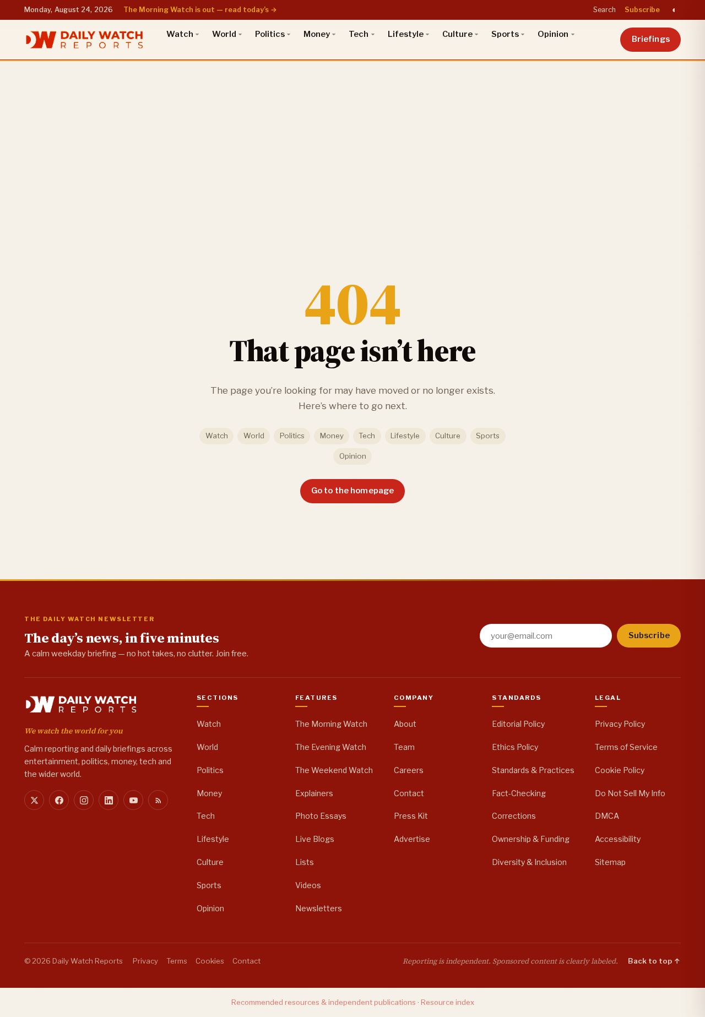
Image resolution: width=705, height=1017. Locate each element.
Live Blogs (314, 839)
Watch (179, 34)
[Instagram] (84, 800)
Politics (270, 34)
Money (316, 34)
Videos (308, 885)
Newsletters (318, 908)
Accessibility (618, 839)
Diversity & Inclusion (529, 862)
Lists (304, 862)
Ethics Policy (515, 747)
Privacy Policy (620, 723)
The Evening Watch (330, 747)
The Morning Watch (331, 723)
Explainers (314, 793)
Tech (358, 34)
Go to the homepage (352, 491)
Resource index (447, 1002)
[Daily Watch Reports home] (84, 39)
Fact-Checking (519, 793)
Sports (505, 34)
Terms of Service (626, 747)
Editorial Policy (518, 723)
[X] (34, 800)
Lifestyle (406, 34)
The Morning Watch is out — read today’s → (200, 10)
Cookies (210, 960)
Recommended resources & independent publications (323, 1002)
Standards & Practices (533, 770)
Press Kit (411, 815)
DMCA (607, 815)
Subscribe (642, 10)
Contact (409, 793)
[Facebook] (59, 800)
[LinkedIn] (108, 800)
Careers (409, 770)
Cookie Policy (619, 770)
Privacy (145, 960)
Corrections (514, 815)
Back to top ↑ (654, 960)
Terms (176, 960)
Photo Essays (320, 815)
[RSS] (158, 800)
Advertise (412, 839)
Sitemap (610, 862)
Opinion (553, 34)
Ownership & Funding (531, 839)
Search (604, 10)
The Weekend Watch (334, 770)
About (405, 723)
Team (404, 747)
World (224, 34)
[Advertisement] (352, 143)
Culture (457, 34)
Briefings (651, 39)
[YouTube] (133, 800)
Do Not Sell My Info (630, 793)
